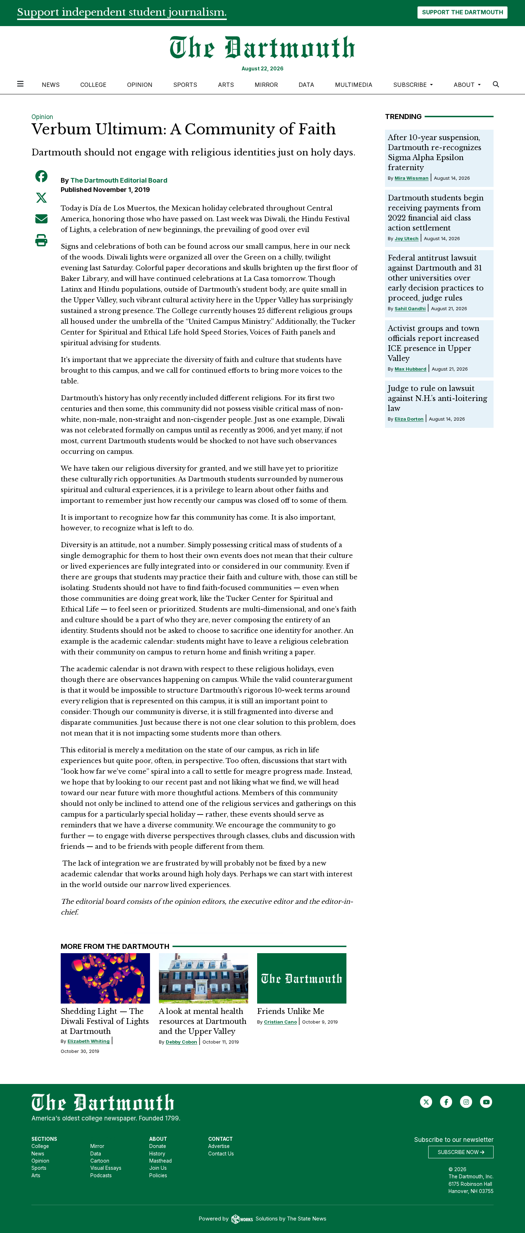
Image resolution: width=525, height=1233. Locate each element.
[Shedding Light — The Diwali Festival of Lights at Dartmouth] (105, 978)
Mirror (266, 84)
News (51, 84)
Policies (158, 1175)
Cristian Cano (280, 1022)
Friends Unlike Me (290, 1011)
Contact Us (221, 1154)
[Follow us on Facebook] (446, 1101)
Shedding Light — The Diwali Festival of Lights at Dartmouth (105, 1021)
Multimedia (353, 84)
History (157, 1154)
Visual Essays (105, 1168)
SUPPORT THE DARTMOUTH (462, 12)
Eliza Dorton (409, 419)
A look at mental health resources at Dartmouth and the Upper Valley (202, 1021)
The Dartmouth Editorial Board (119, 180)
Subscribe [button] (411, 84)
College (93, 84)
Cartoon (99, 1161)
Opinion (139, 84)
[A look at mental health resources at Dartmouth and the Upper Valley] (203, 978)
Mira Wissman (412, 178)
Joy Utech (407, 238)
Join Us (158, 1168)
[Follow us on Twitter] (426, 1101)
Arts (226, 84)
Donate (157, 1146)
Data (306, 84)
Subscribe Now (459, 1152)
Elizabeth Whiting (89, 1041)
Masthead (160, 1161)
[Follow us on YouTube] (486, 1101)
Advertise (219, 1146)
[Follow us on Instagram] (466, 1101)
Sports (185, 84)
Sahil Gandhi (410, 308)
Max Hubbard (410, 369)
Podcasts (101, 1175)
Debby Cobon (181, 1042)
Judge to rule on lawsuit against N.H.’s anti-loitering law (437, 398)
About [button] (465, 84)
